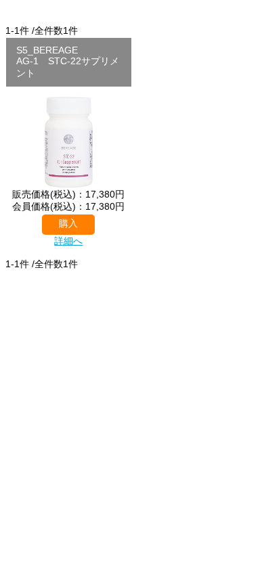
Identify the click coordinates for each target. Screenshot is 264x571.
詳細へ (68, 240)
